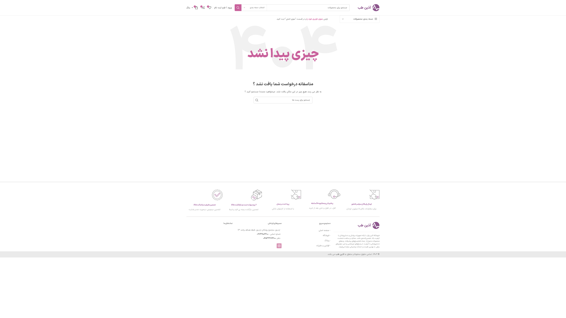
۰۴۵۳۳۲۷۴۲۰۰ (269, 238)
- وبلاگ (327, 240)
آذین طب (340, 254)
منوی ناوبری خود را (314, 19)
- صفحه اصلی (325, 230)
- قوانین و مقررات (323, 245)
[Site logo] (366, 7)
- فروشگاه (327, 235)
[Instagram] (279, 245)
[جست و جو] (238, 7)
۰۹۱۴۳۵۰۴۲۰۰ (262, 234)
